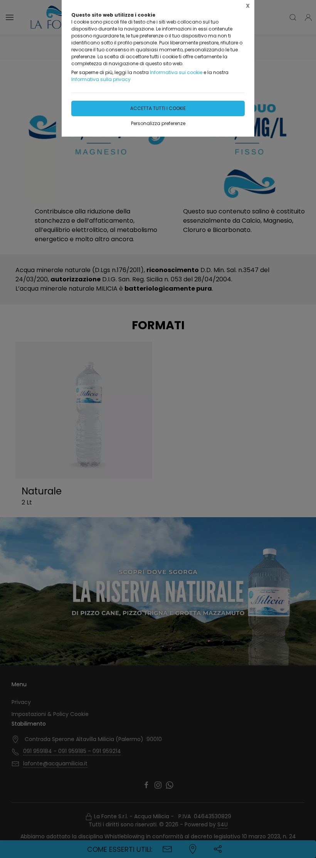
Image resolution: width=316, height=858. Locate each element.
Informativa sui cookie (176, 72)
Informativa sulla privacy (101, 79)
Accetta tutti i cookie (158, 108)
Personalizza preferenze (158, 123)
